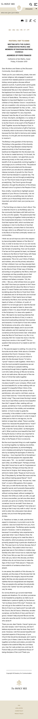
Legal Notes (19, 708)
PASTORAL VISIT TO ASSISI (19, 41)
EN (14, 30)
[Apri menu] (35, 4)
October (15, 13)
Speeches (4, 13)
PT (28, 30)
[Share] (34, 21)
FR (21, 30)
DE (10, 30)
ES (18, 30)
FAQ (19, 705)
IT (25, 30)
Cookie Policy (19, 711)
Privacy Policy (19, 713)
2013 (10, 13)
